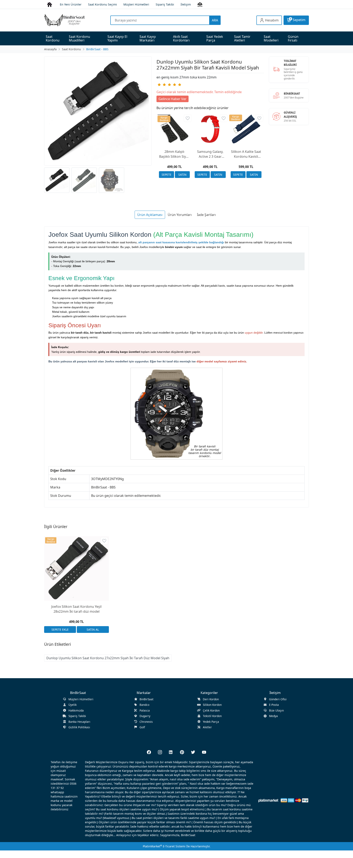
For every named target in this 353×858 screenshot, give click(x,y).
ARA (215, 20)
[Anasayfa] (49, 4)
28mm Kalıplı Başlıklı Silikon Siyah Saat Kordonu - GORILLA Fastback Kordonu (174, 154)
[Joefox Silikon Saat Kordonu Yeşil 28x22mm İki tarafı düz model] (76, 568)
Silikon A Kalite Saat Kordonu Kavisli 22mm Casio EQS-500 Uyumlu (246, 154)
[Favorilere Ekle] (187, 118)
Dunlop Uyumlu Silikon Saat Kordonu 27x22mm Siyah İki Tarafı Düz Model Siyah (107, 658)
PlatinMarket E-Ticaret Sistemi (164, 846)
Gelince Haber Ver (173, 99)
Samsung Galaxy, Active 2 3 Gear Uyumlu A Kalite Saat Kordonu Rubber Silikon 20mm (210, 154)
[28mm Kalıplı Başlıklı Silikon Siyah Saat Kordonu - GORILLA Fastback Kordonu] (174, 129)
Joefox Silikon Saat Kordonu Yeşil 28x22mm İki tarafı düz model (76, 609)
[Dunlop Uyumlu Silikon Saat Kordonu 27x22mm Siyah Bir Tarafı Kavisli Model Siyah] (97, 111)
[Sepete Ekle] (166, 174)
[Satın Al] (182, 174)
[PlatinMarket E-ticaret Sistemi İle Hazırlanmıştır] (268, 800)
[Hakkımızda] (200, 4)
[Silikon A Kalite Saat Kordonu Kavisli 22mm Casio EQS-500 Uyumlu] (246, 129)
